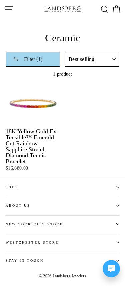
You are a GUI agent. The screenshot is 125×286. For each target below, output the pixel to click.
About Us (18, 205)
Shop (12, 187)
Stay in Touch (25, 260)
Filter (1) (32, 59)
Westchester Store (32, 242)
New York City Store (34, 224)
